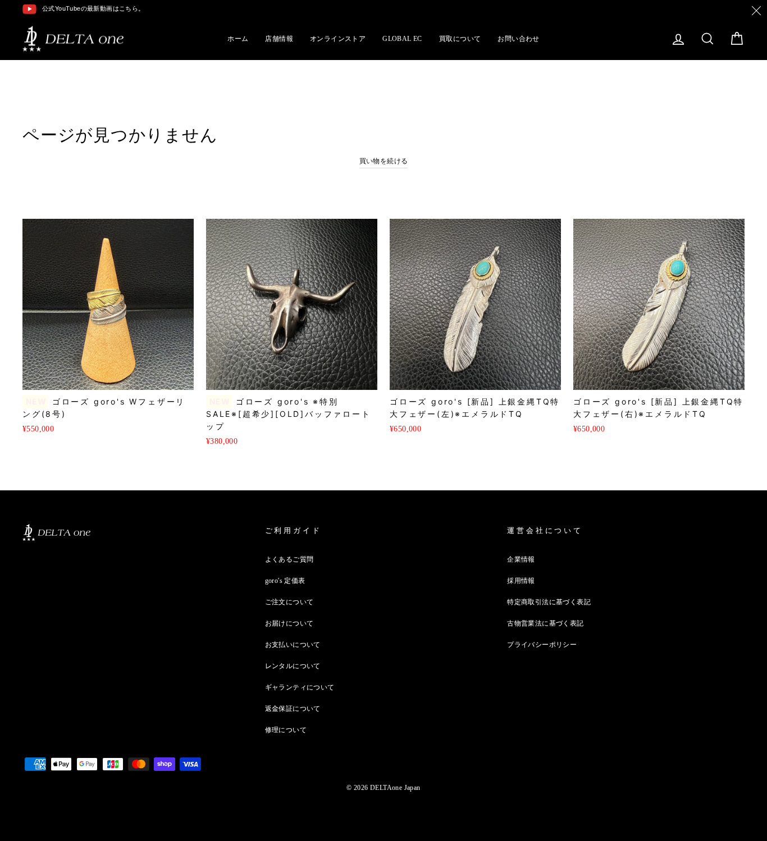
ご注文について (289, 602)
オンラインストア (338, 39)
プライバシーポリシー (542, 645)
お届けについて (289, 623)
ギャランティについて (300, 687)
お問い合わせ (518, 39)
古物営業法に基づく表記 (545, 623)
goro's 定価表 (285, 581)
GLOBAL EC (402, 39)
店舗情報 (279, 39)
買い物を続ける (383, 161)
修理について (286, 730)
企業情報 (521, 559)
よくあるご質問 (289, 559)
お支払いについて (293, 645)
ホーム (237, 39)
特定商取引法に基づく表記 (549, 602)
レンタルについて (293, 666)
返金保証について (293, 709)
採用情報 (521, 581)
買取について (460, 39)
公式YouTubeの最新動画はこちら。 (93, 8)
